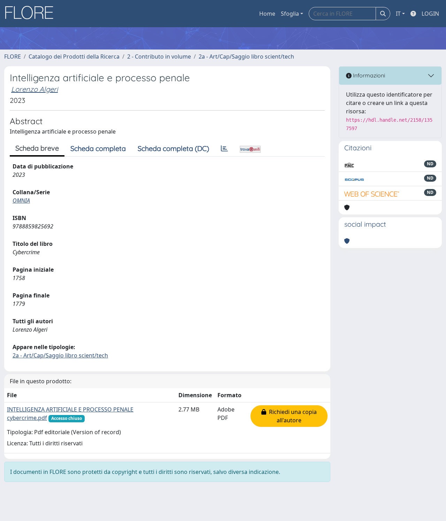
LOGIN (430, 13)
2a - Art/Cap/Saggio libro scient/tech (246, 56)
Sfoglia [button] (290, 13)
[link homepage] (31, 13)
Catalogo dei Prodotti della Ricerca (74, 56)
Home (267, 13)
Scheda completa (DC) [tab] (173, 148)
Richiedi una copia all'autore (291, 416)
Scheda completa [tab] (98, 148)
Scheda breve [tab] (37, 148)
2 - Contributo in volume (159, 56)
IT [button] (398, 13)
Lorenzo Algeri (34, 89)
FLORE (12, 56)
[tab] (224, 148)
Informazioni (368, 75)
